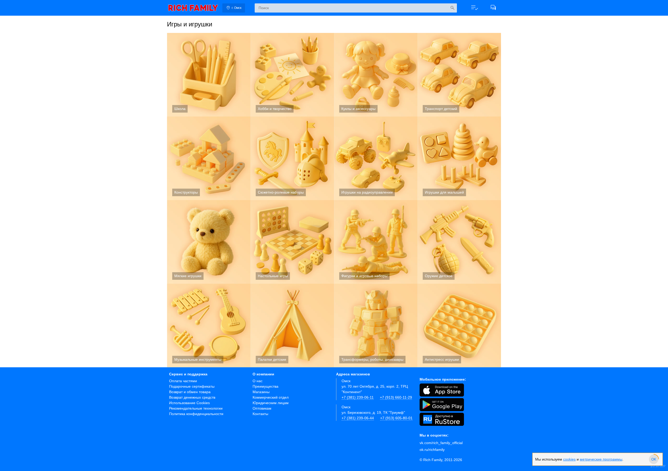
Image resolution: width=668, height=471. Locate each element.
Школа (208, 75)
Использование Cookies (189, 403)
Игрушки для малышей (459, 158)
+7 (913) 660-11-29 (396, 397)
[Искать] (452, 8)
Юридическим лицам (271, 403)
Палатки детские (292, 325)
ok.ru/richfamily (432, 449)
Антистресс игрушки (459, 325)
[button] (474, 8)
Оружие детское (459, 242)
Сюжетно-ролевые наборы (292, 158)
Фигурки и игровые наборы (376, 242)
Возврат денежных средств (192, 397)
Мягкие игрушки (208, 242)
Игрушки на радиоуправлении (376, 158)
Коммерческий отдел (271, 397)
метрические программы (601, 459)
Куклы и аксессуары (376, 75)
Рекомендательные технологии (196, 408)
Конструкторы (208, 158)
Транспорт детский (459, 75)
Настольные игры (292, 242)
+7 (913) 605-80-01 (396, 418)
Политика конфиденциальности (196, 414)
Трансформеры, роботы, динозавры (376, 325)
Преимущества (265, 386)
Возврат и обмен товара (190, 392)
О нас (258, 381)
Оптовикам (262, 408)
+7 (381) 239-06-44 (358, 418)
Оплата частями (183, 381)
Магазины (261, 392)
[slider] (653, 459)
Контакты (260, 414)
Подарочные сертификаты (191, 386)
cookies (569, 459)
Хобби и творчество (292, 75)
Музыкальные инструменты (208, 325)
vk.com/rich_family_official (441, 443)
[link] (193, 7)
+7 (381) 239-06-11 (358, 397)
